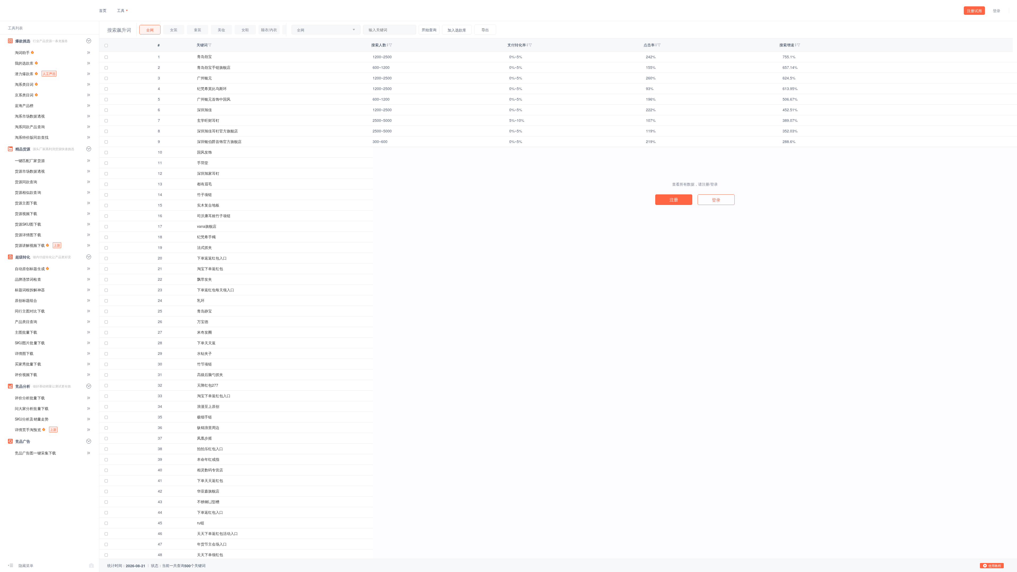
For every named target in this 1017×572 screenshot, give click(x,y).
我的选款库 (24, 63)
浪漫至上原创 (208, 406)
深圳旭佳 (204, 109)
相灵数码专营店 (210, 469)
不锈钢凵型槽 (208, 501)
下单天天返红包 (210, 480)
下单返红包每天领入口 (215, 289)
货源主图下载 (26, 202)
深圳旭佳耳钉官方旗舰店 (217, 130)
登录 (996, 10)
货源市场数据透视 (30, 171)
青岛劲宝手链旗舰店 (213, 67)
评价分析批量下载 (30, 397)
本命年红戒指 (208, 459)
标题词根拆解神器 (30, 289)
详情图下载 (24, 353)
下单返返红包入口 (212, 258)
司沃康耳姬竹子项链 (213, 215)
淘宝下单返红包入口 (213, 395)
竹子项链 (204, 194)
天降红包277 (207, 385)
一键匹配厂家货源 (30, 160)
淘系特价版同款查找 (31, 137)
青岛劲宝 (204, 56)
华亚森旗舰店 (208, 491)
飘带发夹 (204, 279)
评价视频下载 (26, 374)
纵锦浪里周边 (208, 427)
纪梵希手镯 (206, 236)
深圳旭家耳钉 (208, 173)
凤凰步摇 (204, 438)
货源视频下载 (26, 213)
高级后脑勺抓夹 (210, 374)
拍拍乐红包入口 (210, 448)
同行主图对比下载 (30, 311)
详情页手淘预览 (35, 429)
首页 (102, 10)
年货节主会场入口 (212, 544)
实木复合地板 (208, 205)
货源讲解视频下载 (37, 245)
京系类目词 (24, 94)
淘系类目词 (24, 84)
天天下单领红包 (210, 554)
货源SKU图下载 (28, 224)
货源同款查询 (26, 181)
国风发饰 (204, 152)
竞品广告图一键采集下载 (35, 452)
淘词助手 (22, 52)
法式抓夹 (204, 247)
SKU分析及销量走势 (31, 419)
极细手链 (204, 416)
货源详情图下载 (28, 234)
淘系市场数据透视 (30, 116)
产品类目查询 (26, 321)
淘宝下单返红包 (210, 268)
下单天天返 (206, 342)
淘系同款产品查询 (30, 126)
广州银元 (204, 78)
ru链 (200, 522)
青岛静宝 (204, 311)
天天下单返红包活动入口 (217, 533)
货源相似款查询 (28, 192)
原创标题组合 (26, 300)
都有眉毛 (204, 183)
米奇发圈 (204, 332)
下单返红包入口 (210, 512)
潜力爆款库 (35, 73)
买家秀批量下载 (28, 364)
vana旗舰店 (206, 226)
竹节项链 (204, 364)
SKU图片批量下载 (30, 342)
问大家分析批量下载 (31, 408)
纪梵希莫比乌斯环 (212, 88)
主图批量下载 (26, 332)
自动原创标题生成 (30, 268)
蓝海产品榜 (24, 105)
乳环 (200, 300)
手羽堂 (202, 162)
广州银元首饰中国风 (213, 99)
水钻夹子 (204, 353)
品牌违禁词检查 (28, 279)
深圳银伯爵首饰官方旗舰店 (219, 141)
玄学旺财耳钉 (208, 120)
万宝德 (202, 321)
